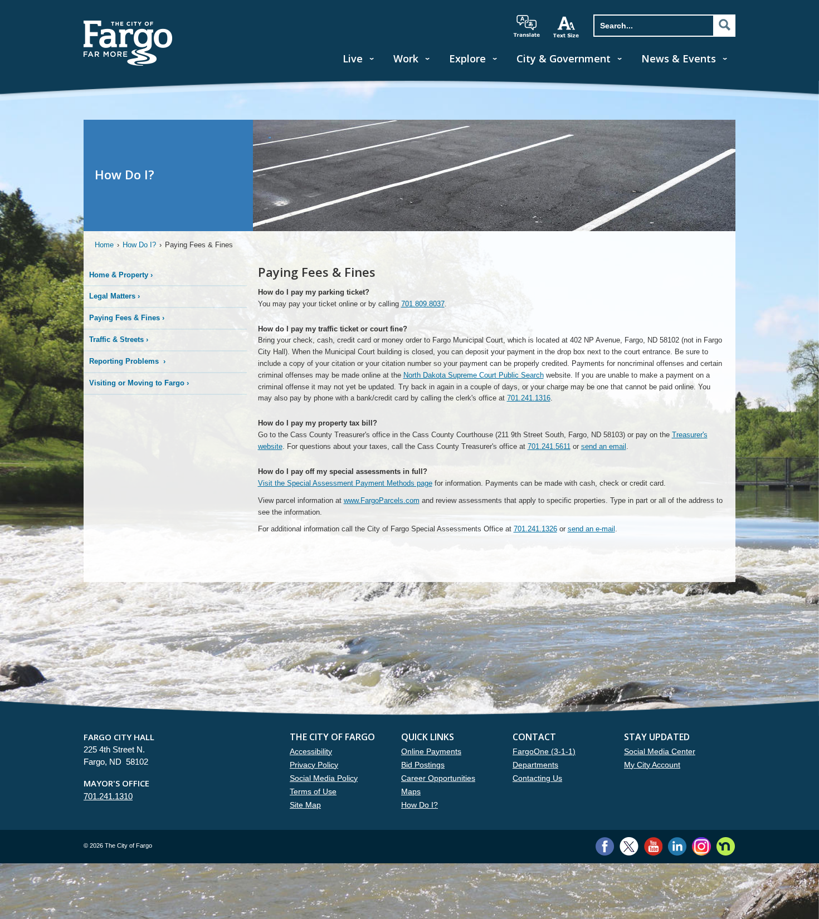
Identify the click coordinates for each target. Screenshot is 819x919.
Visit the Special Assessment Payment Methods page (345, 483)
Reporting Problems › (127, 361)
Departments (535, 764)
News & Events (678, 58)
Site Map (305, 804)
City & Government (563, 58)
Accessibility (311, 751)
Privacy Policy (314, 764)
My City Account (652, 764)
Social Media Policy (324, 778)
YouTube (653, 846)
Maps (411, 791)
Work (405, 58)
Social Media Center (659, 751)
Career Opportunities (438, 778)
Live (353, 58)
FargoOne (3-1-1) (544, 751)
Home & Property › (121, 275)
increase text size (566, 27)
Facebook (605, 846)
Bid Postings (423, 764)
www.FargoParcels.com (382, 500)
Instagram (701, 846)
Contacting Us (537, 778)
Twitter (629, 846)
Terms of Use (313, 791)
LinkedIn (677, 846)
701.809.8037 (423, 304)
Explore (467, 58)
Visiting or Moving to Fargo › (139, 383)
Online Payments (431, 751)
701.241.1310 (108, 796)
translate (526, 26)
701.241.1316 (528, 398)
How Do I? (139, 245)
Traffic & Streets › (118, 339)
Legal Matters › (114, 296)
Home (104, 245)
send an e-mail (591, 529)
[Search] (724, 25)
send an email (603, 446)
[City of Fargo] (128, 24)
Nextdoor (725, 846)
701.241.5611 (549, 446)
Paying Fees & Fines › (126, 318)
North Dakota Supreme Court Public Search (473, 375)
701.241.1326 (535, 529)
